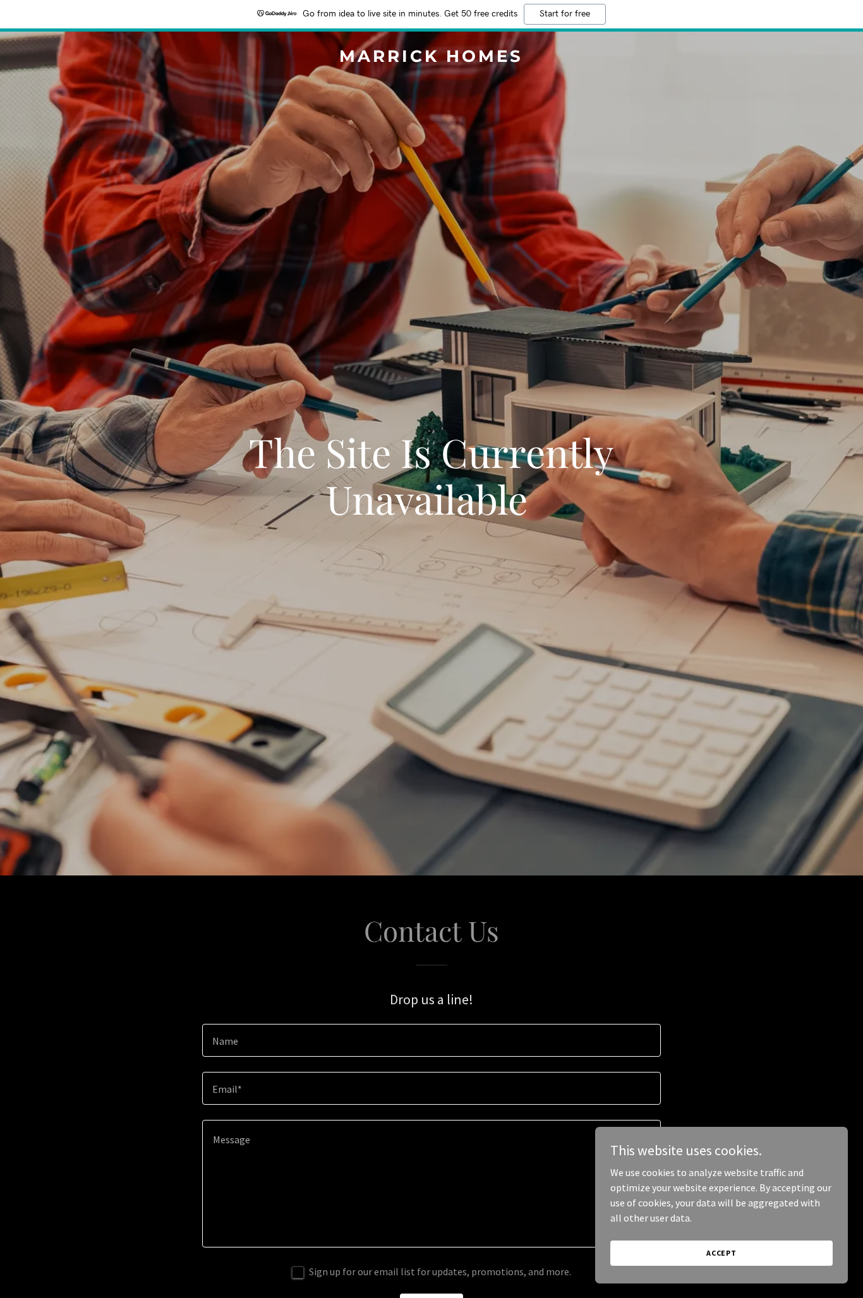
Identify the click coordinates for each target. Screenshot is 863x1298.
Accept (721, 1253)
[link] (431, 58)
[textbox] (431, 1040)
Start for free (565, 13)
